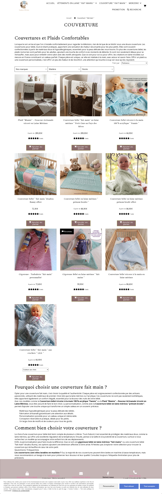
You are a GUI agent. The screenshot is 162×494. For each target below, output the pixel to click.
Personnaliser (108, 486)
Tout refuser (129, 486)
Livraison (54, 476)
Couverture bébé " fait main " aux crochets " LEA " (35, 351)
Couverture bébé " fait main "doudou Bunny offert (35, 200)
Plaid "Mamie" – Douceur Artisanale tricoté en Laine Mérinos (35, 122)
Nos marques (22, 69)
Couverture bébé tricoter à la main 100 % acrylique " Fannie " (126, 122)
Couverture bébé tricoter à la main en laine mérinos (126, 276)
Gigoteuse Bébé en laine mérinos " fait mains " (81, 276)
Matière (52, 69)
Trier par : (116, 63)
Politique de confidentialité (21, 491)
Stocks (85, 69)
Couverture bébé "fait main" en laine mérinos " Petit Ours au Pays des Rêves (81, 123)
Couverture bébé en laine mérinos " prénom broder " (81, 200)
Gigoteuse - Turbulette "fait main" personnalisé (35, 276)
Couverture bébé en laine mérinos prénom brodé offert (126, 200)
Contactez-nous (81, 477)
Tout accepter (149, 486)
